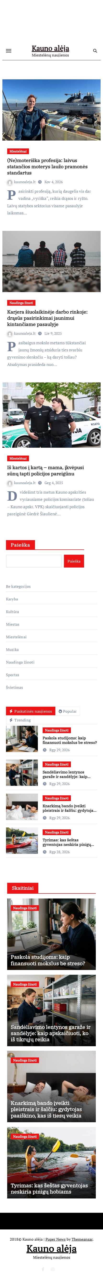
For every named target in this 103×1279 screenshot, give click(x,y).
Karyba (12, 599)
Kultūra (12, 611)
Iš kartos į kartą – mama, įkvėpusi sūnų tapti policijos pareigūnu (45, 470)
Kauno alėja (50, 48)
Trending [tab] (22, 720)
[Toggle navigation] (8, 50)
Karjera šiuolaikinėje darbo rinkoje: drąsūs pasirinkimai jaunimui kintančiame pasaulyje (47, 318)
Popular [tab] (70, 711)
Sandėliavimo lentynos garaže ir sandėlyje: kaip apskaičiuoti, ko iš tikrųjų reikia (66, 779)
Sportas (12, 674)
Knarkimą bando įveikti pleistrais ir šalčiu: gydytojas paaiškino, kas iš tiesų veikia (69, 810)
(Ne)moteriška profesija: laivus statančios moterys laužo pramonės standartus (47, 166)
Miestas (12, 624)
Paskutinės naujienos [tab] (32, 711)
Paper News (56, 1239)
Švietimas (14, 687)
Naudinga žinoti (21, 302)
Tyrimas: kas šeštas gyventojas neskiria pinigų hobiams (67, 844)
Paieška (20, 545)
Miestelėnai (18, 151)
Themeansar (82, 1239)
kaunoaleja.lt (25, 181)
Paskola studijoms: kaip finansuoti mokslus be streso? (70, 740)
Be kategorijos (18, 586)
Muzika (12, 649)
